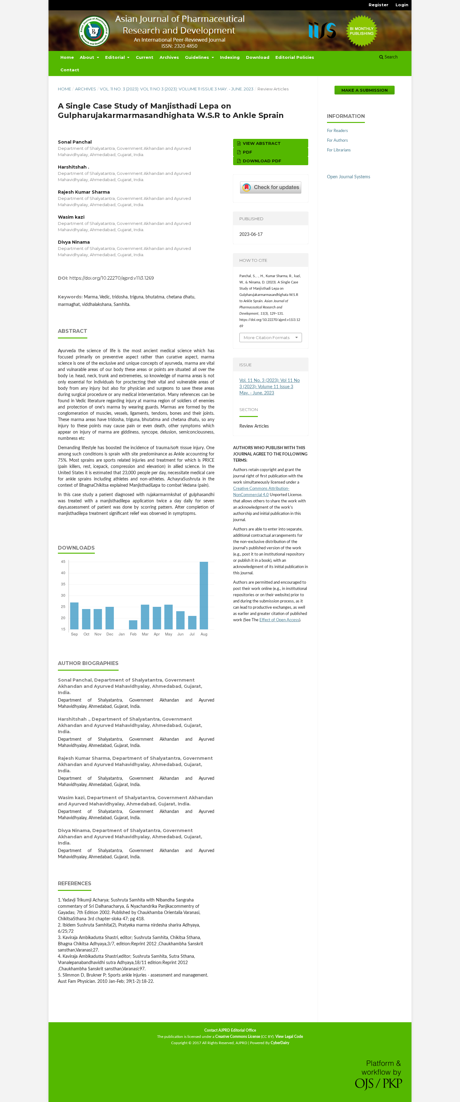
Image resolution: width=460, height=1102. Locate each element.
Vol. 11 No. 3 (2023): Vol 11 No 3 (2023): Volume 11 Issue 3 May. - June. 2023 (176, 88)
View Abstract (261, 143)
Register (378, 4)
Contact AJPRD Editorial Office (230, 1030)
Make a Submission (364, 90)
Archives (169, 57)
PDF (247, 152)
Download (257, 57)
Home (67, 57)
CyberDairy (280, 1043)
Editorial (115, 57)
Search (390, 57)
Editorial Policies (294, 57)
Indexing (230, 57)
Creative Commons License (237, 1037)
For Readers (337, 131)
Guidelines (197, 57)
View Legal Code (289, 1037)
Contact (69, 69)
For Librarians (339, 150)
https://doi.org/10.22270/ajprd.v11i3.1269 (111, 278)
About (87, 57)
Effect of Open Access (279, 620)
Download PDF (261, 160)
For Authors (337, 141)
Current (144, 57)
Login (402, 4)
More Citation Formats (266, 337)
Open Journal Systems (348, 177)
